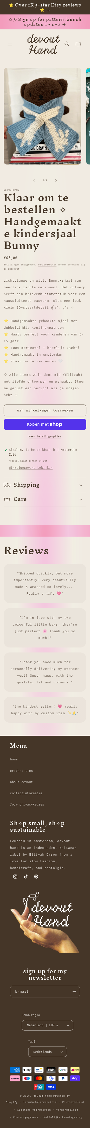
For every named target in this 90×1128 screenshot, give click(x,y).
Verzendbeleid (67, 1109)
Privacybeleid (73, 1102)
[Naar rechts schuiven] (56, 180)
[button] (10, 43)
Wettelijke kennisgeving (63, 1117)
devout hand (43, 1095)
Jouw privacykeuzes (27, 804)
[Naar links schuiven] (34, 180)
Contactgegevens (25, 1117)
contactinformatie (26, 793)
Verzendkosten (47, 264)
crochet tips (21, 771)
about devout (21, 782)
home (14, 759)
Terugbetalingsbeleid (40, 1102)
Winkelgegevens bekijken (31, 468)
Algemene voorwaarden (34, 1109)
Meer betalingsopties (45, 436)
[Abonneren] (74, 991)
